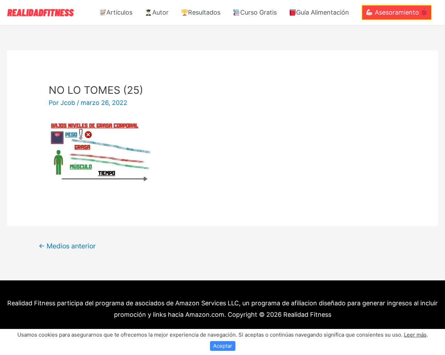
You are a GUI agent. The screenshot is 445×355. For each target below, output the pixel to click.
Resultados (204, 12)
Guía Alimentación (322, 12)
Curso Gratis (258, 12)
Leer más (415, 334)
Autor (160, 12)
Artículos (119, 12)
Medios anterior (67, 246)
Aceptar (222, 345)
